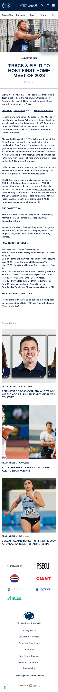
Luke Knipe (39, 174)
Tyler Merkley (44, 167)
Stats (43, 15)
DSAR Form (29, 650)
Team (32, 15)
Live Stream (19, 111)
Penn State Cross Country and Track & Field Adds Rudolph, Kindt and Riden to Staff (28, 394)
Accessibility (29, 668)
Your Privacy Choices (29, 656)
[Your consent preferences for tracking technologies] (5, 687)
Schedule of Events (43, 111)
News (55, 15)
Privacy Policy (29, 631)
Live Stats (7, 111)
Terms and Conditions (29, 643)
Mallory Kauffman (10, 139)
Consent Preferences (29, 637)
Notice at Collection (29, 663)
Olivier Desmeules (45, 190)
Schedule (20, 15)
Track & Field (8, 387)
